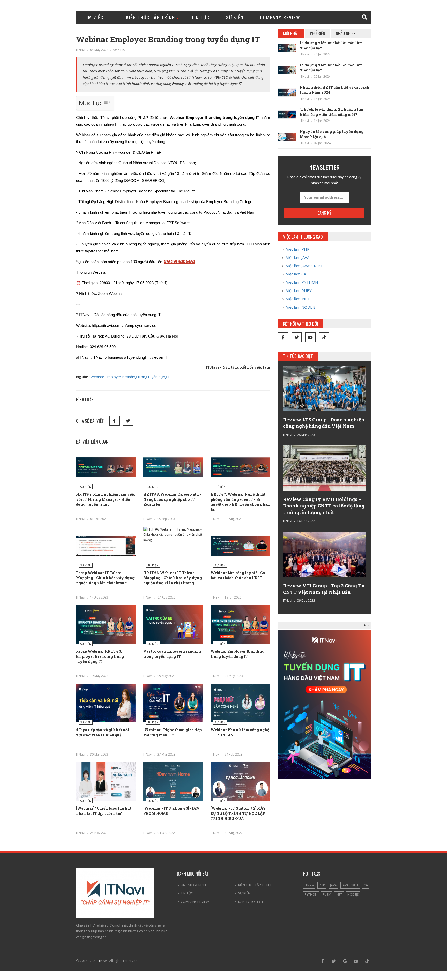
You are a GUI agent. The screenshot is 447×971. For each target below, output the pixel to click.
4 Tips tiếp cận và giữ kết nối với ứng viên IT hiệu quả (102, 732)
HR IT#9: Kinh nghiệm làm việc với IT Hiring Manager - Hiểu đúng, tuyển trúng (105, 499)
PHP (322, 885)
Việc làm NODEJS (301, 307)
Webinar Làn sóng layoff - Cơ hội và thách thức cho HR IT (238, 575)
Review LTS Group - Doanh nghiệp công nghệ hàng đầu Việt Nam (323, 422)
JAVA (333, 885)
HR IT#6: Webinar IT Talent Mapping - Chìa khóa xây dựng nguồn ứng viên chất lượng (172, 577)
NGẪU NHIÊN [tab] (346, 33)
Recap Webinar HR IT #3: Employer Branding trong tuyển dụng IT (100, 656)
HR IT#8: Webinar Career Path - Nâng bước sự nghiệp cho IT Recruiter (172, 499)
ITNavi (80, 50)
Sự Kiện (235, 17)
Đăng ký (324, 213)
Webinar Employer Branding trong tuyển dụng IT (131, 376)
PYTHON (311, 894)
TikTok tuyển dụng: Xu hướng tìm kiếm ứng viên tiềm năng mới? (331, 112)
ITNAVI (103, 960)
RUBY (327, 894)
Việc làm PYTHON (302, 282)
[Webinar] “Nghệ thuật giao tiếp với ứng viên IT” (172, 732)
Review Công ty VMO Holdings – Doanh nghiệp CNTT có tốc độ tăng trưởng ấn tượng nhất (323, 505)
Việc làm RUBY (299, 290)
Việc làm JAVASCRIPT (304, 265)
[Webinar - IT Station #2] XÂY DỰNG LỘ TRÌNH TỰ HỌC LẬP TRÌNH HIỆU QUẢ (238, 813)
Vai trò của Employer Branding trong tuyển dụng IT (172, 654)
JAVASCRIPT (350, 885)
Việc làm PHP (298, 249)
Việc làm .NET (298, 298)
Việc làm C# (296, 274)
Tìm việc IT (97, 17)
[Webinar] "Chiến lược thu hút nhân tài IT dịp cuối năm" (103, 811)
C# (366, 885)
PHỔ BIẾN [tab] (317, 33)
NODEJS (353, 894)
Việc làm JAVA (297, 257)
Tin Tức (200, 17)
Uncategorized (194, 885)
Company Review (280, 17)
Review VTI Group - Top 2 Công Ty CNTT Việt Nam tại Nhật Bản (324, 588)
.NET (339, 894)
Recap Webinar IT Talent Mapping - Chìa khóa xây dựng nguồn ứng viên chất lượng (105, 577)
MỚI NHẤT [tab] (291, 33)
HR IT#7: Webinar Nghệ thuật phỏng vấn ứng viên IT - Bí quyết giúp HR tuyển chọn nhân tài (240, 502)
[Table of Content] (106, 102)
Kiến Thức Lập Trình (150, 17)
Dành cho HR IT (250, 901)
